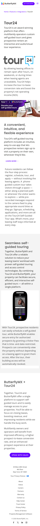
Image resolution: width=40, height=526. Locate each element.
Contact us (20, 498)
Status (20, 485)
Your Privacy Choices (18, 476)
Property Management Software (20, 514)
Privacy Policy (20, 507)
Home (6, 12)
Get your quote (28, 3)
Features (13, 12)
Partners (21, 491)
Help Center (20, 501)
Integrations (21, 12)
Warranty (20, 494)
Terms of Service (21, 511)
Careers (20, 488)
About (21, 481)
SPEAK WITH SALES (20, 455)
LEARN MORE (11, 161)
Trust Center (20, 504)
